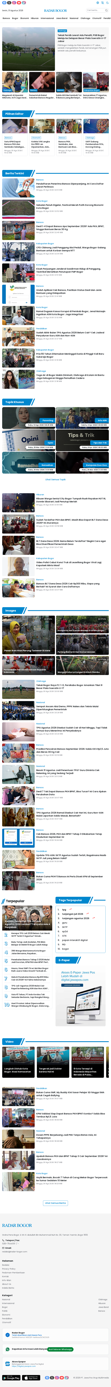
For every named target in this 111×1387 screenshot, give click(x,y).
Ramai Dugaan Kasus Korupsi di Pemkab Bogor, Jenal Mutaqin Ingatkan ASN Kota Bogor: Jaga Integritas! (70, 313)
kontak (5, 1276)
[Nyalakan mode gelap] (107, 3)
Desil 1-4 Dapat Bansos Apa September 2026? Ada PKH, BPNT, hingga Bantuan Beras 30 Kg (70, 228)
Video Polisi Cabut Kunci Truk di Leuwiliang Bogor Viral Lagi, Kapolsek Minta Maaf (69, 564)
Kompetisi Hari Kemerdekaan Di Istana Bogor (81, 630)
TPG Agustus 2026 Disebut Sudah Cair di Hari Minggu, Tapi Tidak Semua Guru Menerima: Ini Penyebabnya (71, 729)
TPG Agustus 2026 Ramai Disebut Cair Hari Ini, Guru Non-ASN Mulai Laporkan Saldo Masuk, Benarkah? (69, 814)
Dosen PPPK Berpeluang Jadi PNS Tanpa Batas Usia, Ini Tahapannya (66, 1136)
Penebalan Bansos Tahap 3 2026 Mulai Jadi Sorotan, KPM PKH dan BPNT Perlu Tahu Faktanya (30, 962)
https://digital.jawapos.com (24, 1366)
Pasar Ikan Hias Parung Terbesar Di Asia (27, 650)
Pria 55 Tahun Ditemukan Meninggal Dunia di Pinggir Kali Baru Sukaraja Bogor (70, 355)
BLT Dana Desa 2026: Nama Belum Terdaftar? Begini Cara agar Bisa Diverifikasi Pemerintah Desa (71, 543)
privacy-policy (8, 1268)
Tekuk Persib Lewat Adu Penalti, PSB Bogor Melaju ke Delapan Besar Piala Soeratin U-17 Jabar (82, 38)
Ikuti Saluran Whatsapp (60, 1349)
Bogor (5, 1307)
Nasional (40, 702)
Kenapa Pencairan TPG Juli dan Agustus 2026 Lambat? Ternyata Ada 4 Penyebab (27, 924)
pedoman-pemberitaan (13, 1272)
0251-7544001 (8, 1243)
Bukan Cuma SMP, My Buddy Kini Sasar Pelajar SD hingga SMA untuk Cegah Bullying (70, 1094)
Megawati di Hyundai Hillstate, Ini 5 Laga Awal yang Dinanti (14, 98)
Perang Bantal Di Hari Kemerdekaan (76, 652)
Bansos (40, 179)
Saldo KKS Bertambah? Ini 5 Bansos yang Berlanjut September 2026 (68, 98)
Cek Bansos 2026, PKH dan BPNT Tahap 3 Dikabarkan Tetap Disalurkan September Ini (69, 835)
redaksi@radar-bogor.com (14, 1251)
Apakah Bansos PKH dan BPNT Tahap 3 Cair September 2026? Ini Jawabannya (71, 1158)
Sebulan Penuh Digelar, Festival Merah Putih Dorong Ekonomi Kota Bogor (69, 206)
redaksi (5, 1265)
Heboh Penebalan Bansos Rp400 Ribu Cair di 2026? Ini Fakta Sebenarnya (29, 978)
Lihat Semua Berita (55, 1203)
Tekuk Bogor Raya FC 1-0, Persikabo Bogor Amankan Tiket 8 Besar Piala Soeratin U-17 (69, 687)
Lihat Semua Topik (55, 479)
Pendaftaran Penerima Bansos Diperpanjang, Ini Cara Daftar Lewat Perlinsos (70, 185)
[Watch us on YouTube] (19, 2)
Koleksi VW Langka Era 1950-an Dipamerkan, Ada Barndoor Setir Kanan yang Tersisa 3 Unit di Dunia (42, 148)
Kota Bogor (42, 201)
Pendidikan (41, 328)
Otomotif (6, 1322)
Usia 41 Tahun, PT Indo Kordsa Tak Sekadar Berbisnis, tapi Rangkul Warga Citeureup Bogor (30, 997)
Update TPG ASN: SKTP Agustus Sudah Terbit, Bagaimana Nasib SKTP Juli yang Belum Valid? (71, 857)
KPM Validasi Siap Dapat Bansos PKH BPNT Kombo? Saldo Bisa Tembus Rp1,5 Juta (70, 1115)
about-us (6, 1284)
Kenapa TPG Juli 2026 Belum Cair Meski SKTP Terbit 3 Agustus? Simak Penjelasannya (30, 936)
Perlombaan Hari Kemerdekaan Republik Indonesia (25, 671)
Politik (4, 1311)
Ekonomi (6, 1314)
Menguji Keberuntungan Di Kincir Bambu (79, 672)
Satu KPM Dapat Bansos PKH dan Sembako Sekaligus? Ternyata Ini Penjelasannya (14, 147)
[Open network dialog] (97, 3)
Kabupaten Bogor (45, 243)
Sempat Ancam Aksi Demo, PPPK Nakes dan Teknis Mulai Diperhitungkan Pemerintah (67, 708)
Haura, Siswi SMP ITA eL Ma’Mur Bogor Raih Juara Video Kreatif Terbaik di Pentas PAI (29, 971)
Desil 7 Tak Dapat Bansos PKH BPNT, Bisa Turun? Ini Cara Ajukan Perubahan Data (71, 793)
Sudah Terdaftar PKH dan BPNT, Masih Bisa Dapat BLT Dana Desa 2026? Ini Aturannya (72, 521)
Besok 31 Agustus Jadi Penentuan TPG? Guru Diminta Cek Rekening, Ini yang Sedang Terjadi (67, 772)
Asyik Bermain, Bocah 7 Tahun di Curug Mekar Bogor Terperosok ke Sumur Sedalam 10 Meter (71, 1179)
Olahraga (41, 371)
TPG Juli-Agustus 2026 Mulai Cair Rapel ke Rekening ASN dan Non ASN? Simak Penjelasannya (29, 988)
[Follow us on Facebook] (4, 2)
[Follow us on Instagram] (14, 2)
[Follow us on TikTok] (24, 2)
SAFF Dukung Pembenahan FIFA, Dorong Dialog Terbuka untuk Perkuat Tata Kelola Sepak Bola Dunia (95, 148)
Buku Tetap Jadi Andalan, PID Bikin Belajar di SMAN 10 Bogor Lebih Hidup (29, 943)
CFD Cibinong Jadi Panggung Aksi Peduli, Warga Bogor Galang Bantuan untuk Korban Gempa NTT (71, 249)
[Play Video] (18, 1056)
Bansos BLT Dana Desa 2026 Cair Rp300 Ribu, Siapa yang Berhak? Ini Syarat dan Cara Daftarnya (67, 585)
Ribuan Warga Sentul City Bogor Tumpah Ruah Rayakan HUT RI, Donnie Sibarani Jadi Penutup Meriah (71, 500)
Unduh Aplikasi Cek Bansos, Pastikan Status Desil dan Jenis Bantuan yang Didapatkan (69, 292)
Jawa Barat (103, 1307)
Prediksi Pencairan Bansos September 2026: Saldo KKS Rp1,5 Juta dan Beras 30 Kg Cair (72, 750)
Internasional (8, 1303)
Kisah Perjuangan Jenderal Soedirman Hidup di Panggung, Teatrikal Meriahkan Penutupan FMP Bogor (68, 270)
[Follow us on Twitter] (9, 2)
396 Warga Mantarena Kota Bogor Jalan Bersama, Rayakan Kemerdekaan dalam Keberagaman (29, 953)
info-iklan (6, 1280)
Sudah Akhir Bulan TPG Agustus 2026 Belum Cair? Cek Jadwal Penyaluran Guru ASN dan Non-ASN (70, 334)
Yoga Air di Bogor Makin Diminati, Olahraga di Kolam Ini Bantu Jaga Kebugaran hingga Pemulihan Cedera (70, 377)
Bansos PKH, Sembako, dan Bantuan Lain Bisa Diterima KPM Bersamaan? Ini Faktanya (67, 148)
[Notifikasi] (102, 3)
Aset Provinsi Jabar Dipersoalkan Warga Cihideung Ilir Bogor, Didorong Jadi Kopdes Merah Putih (29, 1006)
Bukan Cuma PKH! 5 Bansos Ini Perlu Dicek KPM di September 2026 (69, 878)
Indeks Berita (8, 1288)
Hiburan (40, 494)
